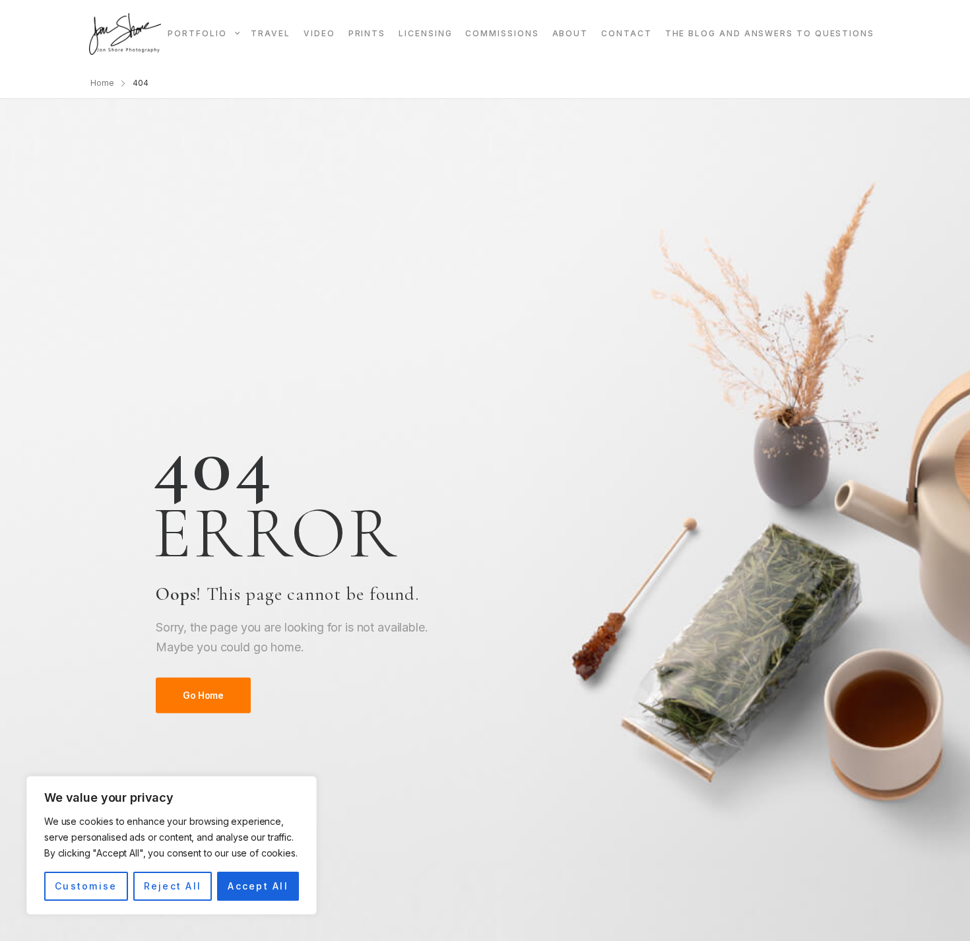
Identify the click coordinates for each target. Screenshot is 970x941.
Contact (626, 33)
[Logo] (125, 34)
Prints (367, 33)
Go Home (203, 695)
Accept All (258, 886)
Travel (270, 33)
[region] (171, 845)
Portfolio (197, 33)
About (570, 33)
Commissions (501, 33)
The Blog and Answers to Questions (769, 33)
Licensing (425, 33)
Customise (86, 886)
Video (319, 33)
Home (102, 83)
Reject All (172, 886)
